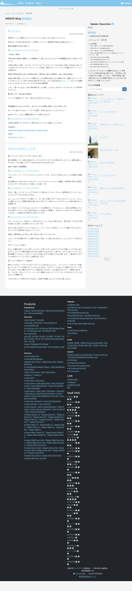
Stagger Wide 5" (35, 430)
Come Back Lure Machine (77, 330)
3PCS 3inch (29, 380)
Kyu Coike (55, 396)
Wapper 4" (38, 375)
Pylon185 (40, 320)
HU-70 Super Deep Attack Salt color (81, 323)
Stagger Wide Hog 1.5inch (35, 440)
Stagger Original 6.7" (37, 422)
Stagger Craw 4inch (44, 450)
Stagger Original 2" (49, 414)
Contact (127, 3)
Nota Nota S (38, 323)
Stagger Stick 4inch (49, 362)
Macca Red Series (38, 311)
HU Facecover (73, 371)
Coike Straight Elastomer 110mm (37, 367)
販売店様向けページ (88, 576)
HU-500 (31, 339)
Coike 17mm (40, 391)
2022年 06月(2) (93, 239)
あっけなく (14, 30)
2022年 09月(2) (93, 236)
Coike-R (27, 396)
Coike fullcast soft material (45, 393)
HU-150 (28, 336)
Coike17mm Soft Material (40, 396)
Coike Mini (60, 391)
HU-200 (35, 336)
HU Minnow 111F (31, 328)
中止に (71, 42)
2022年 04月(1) (93, 241)
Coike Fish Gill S (45, 404)
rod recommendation (35, 313)
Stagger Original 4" (31, 419)
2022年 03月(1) (93, 244)
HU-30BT (49, 336)
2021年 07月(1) (93, 256)
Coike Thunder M (58, 409)
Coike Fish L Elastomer (33, 401)
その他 (74, 464)
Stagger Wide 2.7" (33, 427)
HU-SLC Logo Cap (100, 355)
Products (29, 3)
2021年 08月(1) (93, 253)
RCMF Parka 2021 (85, 345)
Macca (27, 311)
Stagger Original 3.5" (56, 417)
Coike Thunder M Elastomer (35, 412)
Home (21, 3)
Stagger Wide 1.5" (46, 425)
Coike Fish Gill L (31, 404)
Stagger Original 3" (40, 417)
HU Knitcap (72, 360)
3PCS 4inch (39, 380)
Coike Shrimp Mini (33, 388)
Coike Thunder (30, 407)
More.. (107, 259)
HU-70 (37, 339)
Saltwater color (73, 305)
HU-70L (32, 341)
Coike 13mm (30, 391)
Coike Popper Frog (32, 356)
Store (38, 3)
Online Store (73, 379)
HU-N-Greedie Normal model (36, 347)
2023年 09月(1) (93, 229)
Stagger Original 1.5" (33, 414)
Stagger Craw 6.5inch (36, 453)
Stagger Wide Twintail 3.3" (36, 435)
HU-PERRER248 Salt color (78, 313)
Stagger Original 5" (46, 419)
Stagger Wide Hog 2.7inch (35, 443)
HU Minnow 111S (74, 307)
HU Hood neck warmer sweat (79, 365)
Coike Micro (50, 391)
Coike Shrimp (30, 383)
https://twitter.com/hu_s (16, 137)
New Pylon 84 (30, 320)
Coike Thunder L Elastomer (41, 409)
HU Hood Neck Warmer (77, 363)
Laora (27, 344)
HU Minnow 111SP (34, 331)
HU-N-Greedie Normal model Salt (80, 318)
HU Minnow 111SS (89, 307)
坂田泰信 (20, 13)
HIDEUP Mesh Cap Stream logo (80, 355)
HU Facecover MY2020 (77, 368)
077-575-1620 (80, 574)
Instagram (72, 382)
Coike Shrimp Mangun (39, 386)
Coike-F (59, 393)
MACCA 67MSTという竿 (21, 148)
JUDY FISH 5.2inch (48, 372)
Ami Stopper (73, 333)
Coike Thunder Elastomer (46, 407)
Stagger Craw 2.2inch (33, 448)
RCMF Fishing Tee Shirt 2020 (91, 343)
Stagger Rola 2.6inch (33, 455)
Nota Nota (29, 323)
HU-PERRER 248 (32, 325)
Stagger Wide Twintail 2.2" (35, 432)
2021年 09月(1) (93, 251)
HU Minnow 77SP (49, 331)
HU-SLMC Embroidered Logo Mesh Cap (83, 357)
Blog (13, 13)
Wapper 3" (29, 375)
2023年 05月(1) (93, 231)
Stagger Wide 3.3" (48, 427)
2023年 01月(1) (93, 234)
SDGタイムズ (66, 81)
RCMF (70, 343)
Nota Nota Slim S (50, 323)
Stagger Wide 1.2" (32, 425)
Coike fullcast (30, 393)
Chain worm (29, 378)
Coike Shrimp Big (43, 383)
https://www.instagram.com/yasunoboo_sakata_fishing (27, 130)
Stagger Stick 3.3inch (33, 362)
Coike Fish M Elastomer (52, 401)
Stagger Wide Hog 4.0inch (36, 445)
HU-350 (57, 336)
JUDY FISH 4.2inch (32, 372)
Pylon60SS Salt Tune (92, 315)
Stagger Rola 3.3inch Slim (51, 455)
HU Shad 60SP (31, 333)
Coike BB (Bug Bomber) (34, 359)
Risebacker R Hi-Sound (39, 344)
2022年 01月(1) (93, 246)
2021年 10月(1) (93, 249)
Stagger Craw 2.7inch (50, 448)
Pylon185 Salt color (75, 315)
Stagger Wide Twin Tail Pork (35, 458)
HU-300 (42, 336)
